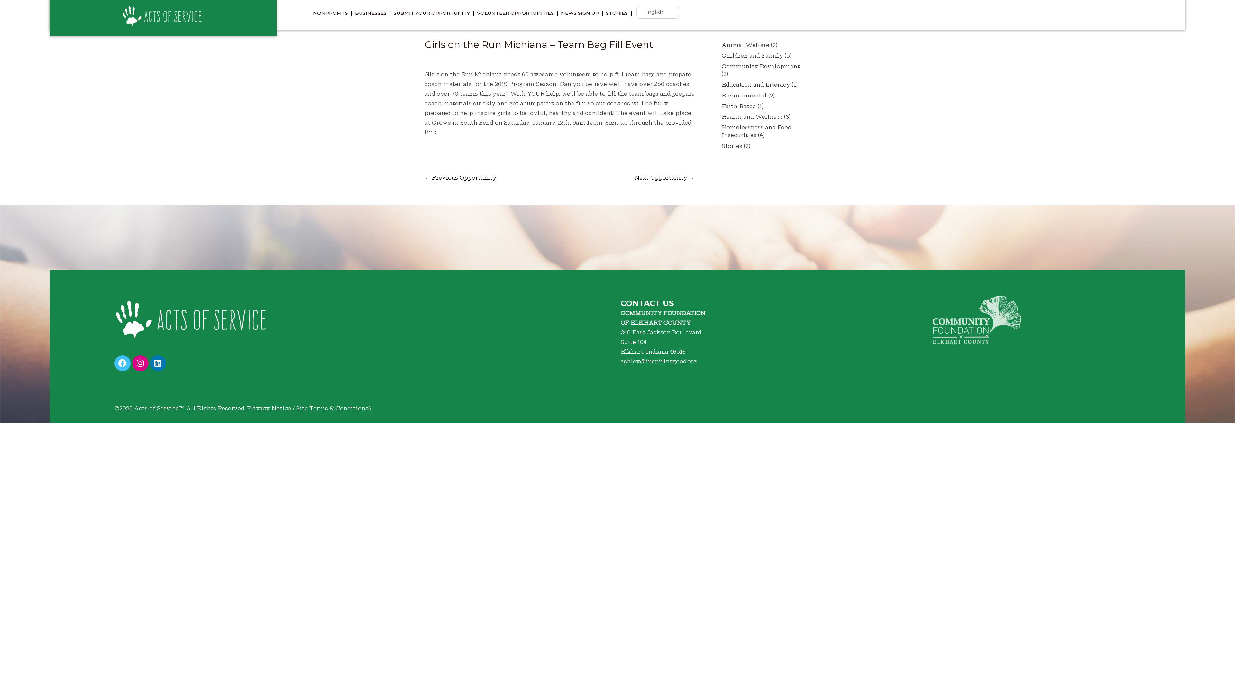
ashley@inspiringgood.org (659, 361)
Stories (617, 13)
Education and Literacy (756, 84)
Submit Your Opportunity (432, 13)
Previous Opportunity (461, 177)
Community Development (761, 66)
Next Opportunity (664, 177)
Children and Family (752, 55)
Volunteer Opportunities (515, 13)
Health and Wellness (752, 117)
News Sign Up (580, 13)
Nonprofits (330, 13)
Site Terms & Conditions (332, 408)
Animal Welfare (745, 45)
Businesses (371, 13)
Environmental (744, 95)
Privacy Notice (269, 408)
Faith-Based (739, 106)
